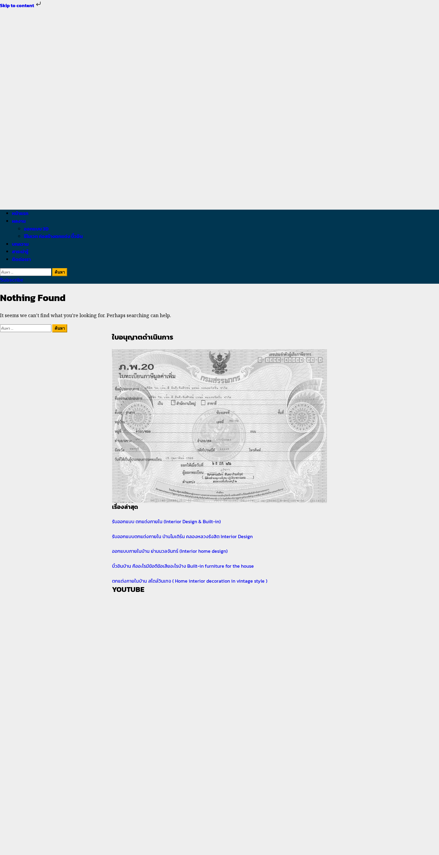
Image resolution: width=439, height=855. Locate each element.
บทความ (20, 244)
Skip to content (17, 5)
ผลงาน (19, 221)
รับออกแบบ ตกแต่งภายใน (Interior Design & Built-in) (166, 521)
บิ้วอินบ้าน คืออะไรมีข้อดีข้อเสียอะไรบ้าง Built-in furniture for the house (183, 566)
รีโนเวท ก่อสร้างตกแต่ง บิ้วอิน (53, 236)
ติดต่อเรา (21, 259)
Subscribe (11, 280)
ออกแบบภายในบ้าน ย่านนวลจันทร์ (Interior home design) (170, 551)
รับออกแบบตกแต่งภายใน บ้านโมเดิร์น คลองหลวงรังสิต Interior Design (182, 536)
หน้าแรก (20, 213)
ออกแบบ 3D (36, 228)
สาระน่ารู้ (20, 251)
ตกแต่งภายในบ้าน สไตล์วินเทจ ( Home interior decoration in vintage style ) (189, 580)
